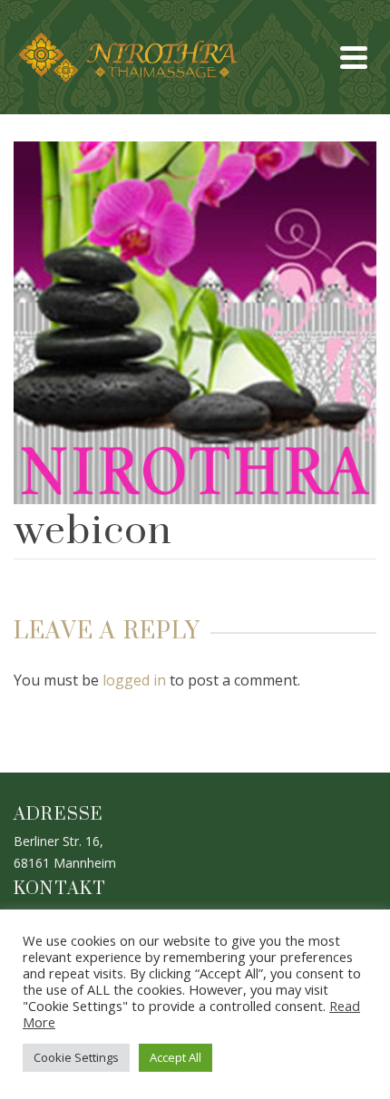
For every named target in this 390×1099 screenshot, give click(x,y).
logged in (134, 680)
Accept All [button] (175, 1057)
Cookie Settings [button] (76, 1057)
